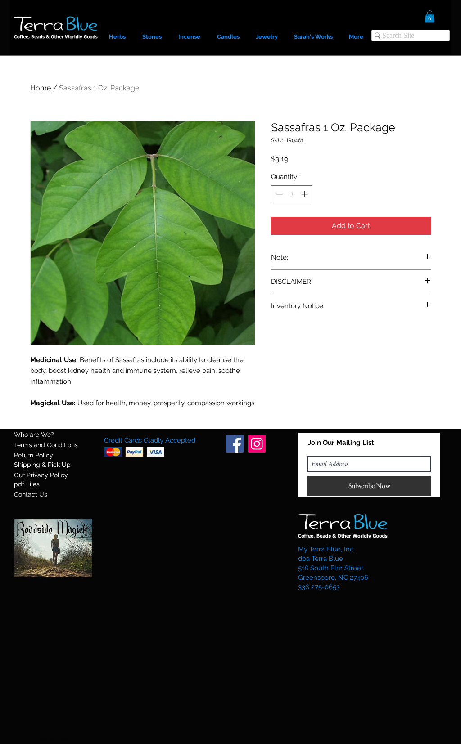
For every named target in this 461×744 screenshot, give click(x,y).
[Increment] (305, 194)
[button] (430, 16)
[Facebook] (235, 444)
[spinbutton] (292, 194)
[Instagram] (257, 444)
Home (40, 88)
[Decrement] (278, 194)
